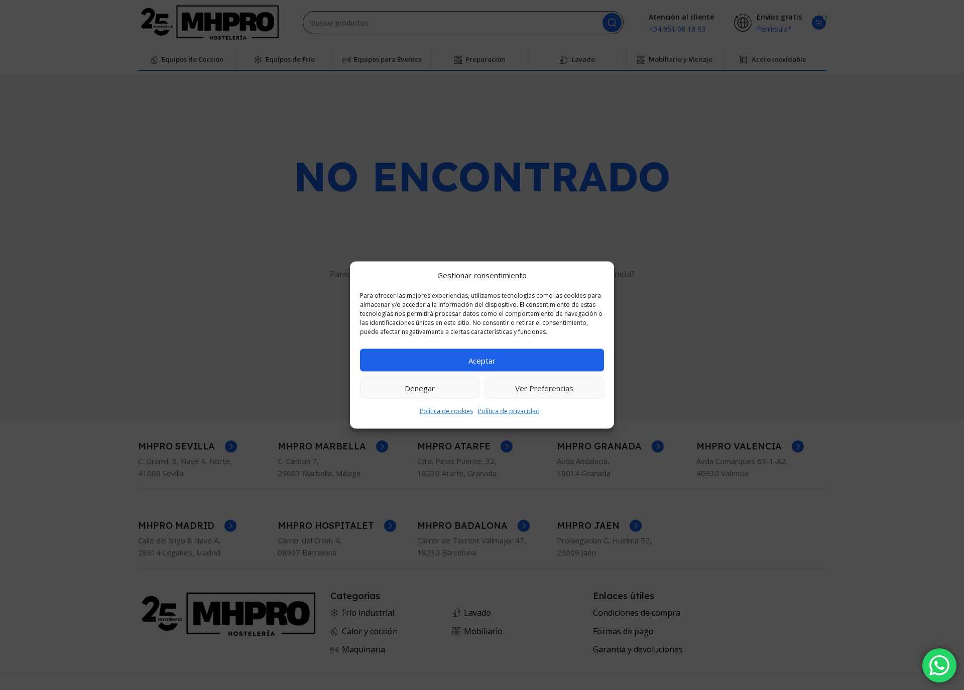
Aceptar (482, 360)
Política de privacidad (509, 411)
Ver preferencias (544, 388)
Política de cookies (446, 411)
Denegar (420, 388)
